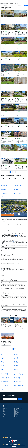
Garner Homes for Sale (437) (17, 381)
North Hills (15, 416)
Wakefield (15, 418)
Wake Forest (4, 418)
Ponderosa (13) (2, 362)
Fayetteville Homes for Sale (4, 185)
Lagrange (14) (16, 361)
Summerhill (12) (2, 365)
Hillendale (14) (2, 361)
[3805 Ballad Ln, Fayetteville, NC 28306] (20, 120)
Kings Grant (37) (16, 354)
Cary (3, 410)
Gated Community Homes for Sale (18, 192)
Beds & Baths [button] (12, 5)
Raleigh (3, 417)
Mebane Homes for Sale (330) (4, 385)
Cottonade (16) (16, 358)
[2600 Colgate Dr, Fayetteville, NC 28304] (7, 147)
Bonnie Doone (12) (16, 365)
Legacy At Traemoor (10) (17, 366)
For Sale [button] (2, 5)
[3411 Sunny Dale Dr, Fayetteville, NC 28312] (7, 53)
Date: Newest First (24, 9)
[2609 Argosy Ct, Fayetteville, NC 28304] (7, 80)
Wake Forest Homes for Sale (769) (5, 377)
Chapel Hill (4, 411)
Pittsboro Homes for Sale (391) (4, 382)
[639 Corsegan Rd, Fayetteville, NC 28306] (7, 40)
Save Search (25, 5)
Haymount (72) (2, 354)
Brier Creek (15, 409)
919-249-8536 (9, 437)
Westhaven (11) (2, 366)
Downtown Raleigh (16, 412)
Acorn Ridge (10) (2, 369)
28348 (13, 241)
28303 (16, 235)
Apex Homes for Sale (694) (17, 377)
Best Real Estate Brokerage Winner (12, 444)
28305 (11, 230)
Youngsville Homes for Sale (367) (18, 382)
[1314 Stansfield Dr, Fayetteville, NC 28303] (7, 107)
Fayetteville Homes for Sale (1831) (4, 374)
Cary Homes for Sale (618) (17, 378)
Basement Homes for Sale (4, 193)
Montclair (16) (16, 357)
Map (14, 446)
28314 (19, 235)
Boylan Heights (16, 410)
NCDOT (1, 269)
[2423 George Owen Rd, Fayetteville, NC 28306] (20, 40)
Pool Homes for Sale (16, 189)
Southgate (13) (16, 362)
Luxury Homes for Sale (3, 189)
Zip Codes (2, 196)
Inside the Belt (16, 414)
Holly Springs (4, 416)
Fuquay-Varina (4, 414)
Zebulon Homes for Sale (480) (4, 381)
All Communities (16, 369)
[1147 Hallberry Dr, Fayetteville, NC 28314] (20, 13)
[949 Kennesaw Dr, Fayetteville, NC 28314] (7, 13)
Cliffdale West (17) (3, 357)
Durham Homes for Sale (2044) (18, 373)
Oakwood (15, 417)
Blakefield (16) (2, 358)
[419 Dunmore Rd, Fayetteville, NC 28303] (20, 67)
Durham (4, 413)
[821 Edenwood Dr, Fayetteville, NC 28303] (20, 53)
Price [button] (6, 5)
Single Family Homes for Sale (17, 185)
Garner (3, 415)
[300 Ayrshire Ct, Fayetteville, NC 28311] (20, 80)
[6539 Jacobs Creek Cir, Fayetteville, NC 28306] (20, 147)
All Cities (2, 389)
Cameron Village (16, 411)
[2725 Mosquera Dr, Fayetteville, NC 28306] (7, 120)
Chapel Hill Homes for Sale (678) (4, 378)
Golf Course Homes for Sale (17, 193)
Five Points (15, 413)
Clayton (3, 412)
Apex (3, 409)
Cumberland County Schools (4, 283)
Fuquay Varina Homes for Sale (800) (18, 374)
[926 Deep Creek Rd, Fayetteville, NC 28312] (7, 67)
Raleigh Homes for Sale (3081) (4, 373)
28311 (9, 232)
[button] (1, 1)
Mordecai (15, 415)
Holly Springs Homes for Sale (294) (18, 385)
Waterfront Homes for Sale (4, 192)
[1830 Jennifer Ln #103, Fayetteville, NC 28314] (20, 107)
